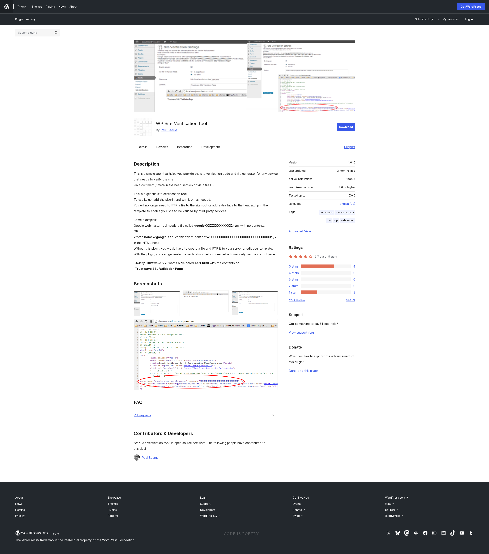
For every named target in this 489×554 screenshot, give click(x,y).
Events (297, 503)
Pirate (55, 533)
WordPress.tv (210, 515)
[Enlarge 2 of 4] (223, 296)
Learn (203, 497)
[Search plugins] (56, 32)
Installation (184, 147)
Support (349, 147)
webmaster (347, 220)
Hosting (20, 509)
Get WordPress (471, 6)
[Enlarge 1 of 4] (174, 296)
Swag (298, 515)
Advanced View (300, 231)
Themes (113, 503)
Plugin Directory (25, 19)
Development (210, 147)
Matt (389, 503)
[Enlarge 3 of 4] (272, 296)
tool (329, 220)
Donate (299, 509)
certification (326, 212)
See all (350, 300)
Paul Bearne (169, 130)
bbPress (392, 509)
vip (336, 220)
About (19, 497)
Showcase (114, 497)
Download (346, 127)
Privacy (20, 515)
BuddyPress (394, 515)
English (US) (347, 203)
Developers (207, 509)
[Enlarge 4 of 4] (272, 324)
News (18, 503)
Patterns (113, 515)
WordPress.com (396, 497)
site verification (345, 212)
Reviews (162, 147)
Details (142, 147)
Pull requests (142, 415)
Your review (297, 300)
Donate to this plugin (303, 371)
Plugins (112, 509)
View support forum (302, 332)
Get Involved (301, 497)
